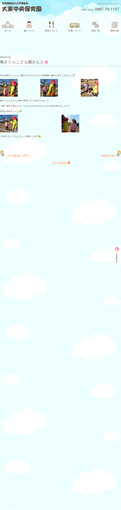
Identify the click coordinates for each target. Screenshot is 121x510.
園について (29, 30)
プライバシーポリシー (108, 3)
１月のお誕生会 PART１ (18, 155)
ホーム (8, 30)
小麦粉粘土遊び (107, 155)
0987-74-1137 (107, 9)
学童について (74, 30)
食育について (51, 30)
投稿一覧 (95, 30)
